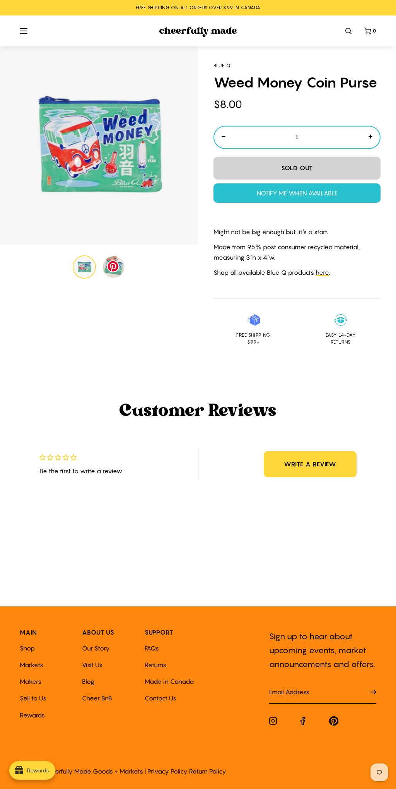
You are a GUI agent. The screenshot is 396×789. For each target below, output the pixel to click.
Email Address (284, 684)
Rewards (32, 715)
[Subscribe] (372, 692)
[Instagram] (273, 722)
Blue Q (222, 65)
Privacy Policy (167, 771)
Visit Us (92, 665)
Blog (88, 681)
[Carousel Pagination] (99, 267)
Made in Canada (169, 681)
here (322, 272)
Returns (155, 665)
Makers (30, 681)
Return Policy (207, 771)
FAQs (152, 648)
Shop (27, 648)
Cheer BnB (97, 698)
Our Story (96, 648)
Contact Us (160, 698)
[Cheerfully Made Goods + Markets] (198, 32)
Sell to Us (33, 698)
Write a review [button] (310, 464)
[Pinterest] (334, 722)
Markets (31, 665)
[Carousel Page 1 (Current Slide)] (84, 267)
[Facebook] (303, 722)
